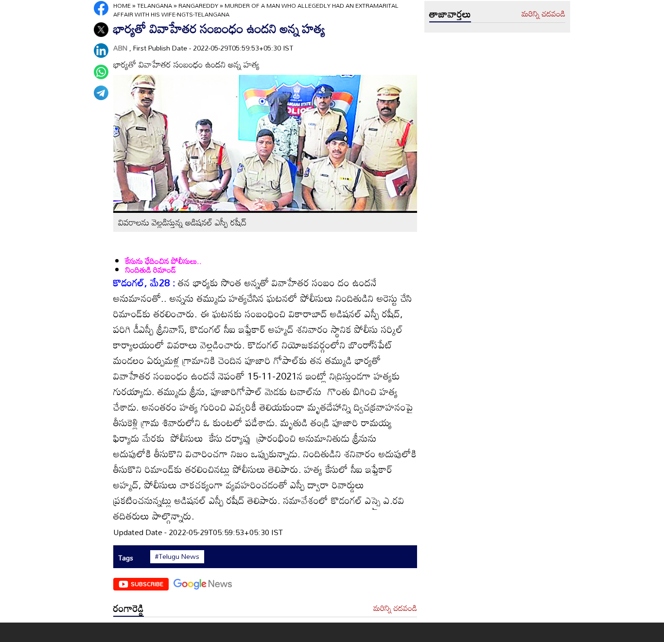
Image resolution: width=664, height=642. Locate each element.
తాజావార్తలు (450, 13)
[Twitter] (101, 29)
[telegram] (101, 93)
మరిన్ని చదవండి (395, 608)
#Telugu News (177, 556)
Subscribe (147, 584)
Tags (125, 557)
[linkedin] (101, 50)
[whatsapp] (101, 72)
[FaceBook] (101, 8)
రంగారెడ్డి (128, 608)
